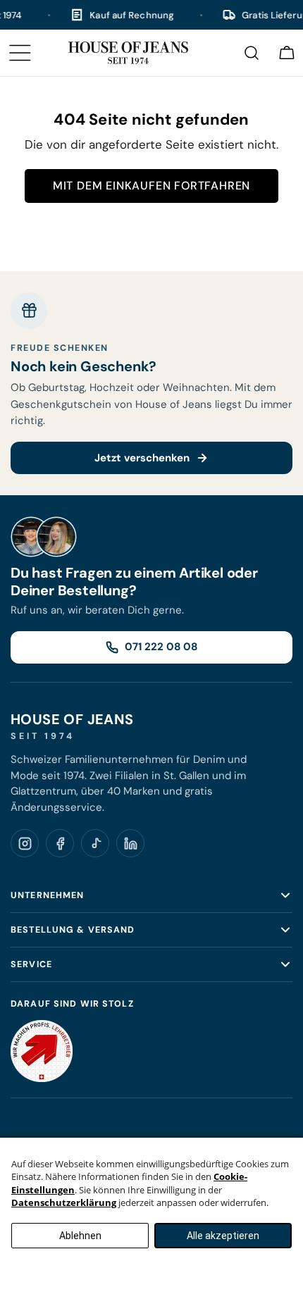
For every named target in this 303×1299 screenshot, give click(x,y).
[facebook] (60, 843)
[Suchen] (251, 53)
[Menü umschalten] (19, 53)
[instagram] (25, 843)
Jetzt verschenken (142, 458)
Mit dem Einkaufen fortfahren (151, 185)
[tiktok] (95, 843)
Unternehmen (47, 895)
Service (31, 964)
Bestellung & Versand (73, 930)
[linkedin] (130, 843)
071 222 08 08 (161, 647)
